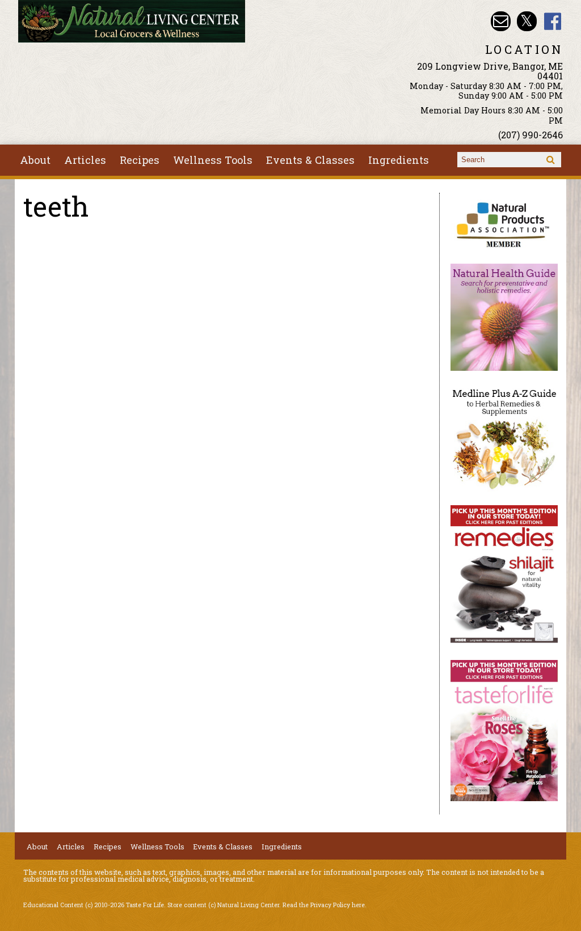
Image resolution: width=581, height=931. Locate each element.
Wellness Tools (212, 160)
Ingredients (398, 160)
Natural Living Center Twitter (527, 21)
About (35, 160)
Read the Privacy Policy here (324, 905)
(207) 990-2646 (530, 135)
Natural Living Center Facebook (553, 21)
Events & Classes (310, 160)
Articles (85, 160)
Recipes (139, 160)
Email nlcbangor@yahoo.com (501, 21)
